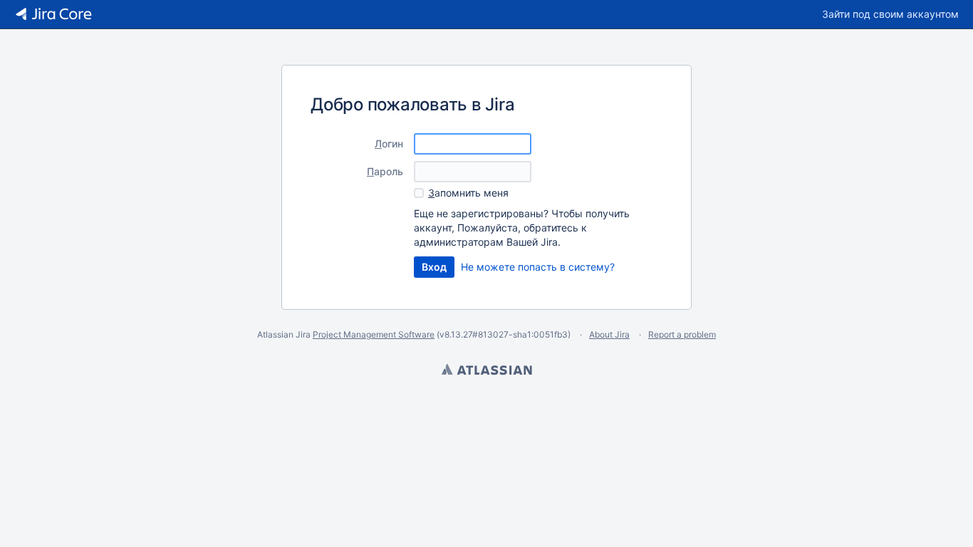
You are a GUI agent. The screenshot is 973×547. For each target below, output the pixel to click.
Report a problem (682, 334)
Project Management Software (374, 334)
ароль (385, 171)
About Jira (609, 334)
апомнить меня (468, 193)
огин (389, 143)
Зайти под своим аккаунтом (890, 14)
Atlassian (486, 371)
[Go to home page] (53, 14)
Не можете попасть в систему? (538, 267)
